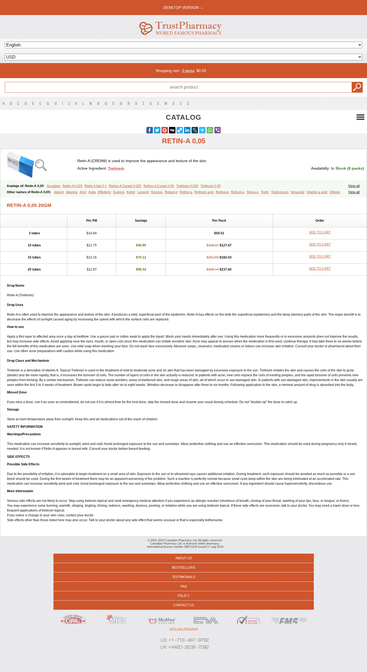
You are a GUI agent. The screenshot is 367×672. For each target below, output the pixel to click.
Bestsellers (183, 567)
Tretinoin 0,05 (210, 186)
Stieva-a (252, 192)
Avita (92, 192)
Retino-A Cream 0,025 (125, 186)
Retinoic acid (204, 192)
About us (183, 558)
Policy (183, 596)
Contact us (183, 605)
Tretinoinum (280, 192)
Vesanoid (297, 192)
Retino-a (186, 192)
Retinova (222, 192)
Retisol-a (237, 192)
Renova (157, 192)
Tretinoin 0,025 (187, 186)
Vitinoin (334, 192)
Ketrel (131, 192)
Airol (83, 192)
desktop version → (183, 7)
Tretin (265, 192)
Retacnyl (171, 192)
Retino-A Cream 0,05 (158, 186)
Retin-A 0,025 (72, 186)
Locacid (143, 192)
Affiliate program (184, 628)
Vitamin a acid (317, 192)
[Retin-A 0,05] (41, 164)
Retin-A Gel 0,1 (96, 186)
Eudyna (118, 192)
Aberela (71, 192)
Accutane (53, 186)
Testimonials (183, 577)
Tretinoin (116, 168)
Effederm (104, 192)
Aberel (59, 192)
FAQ (184, 586)
